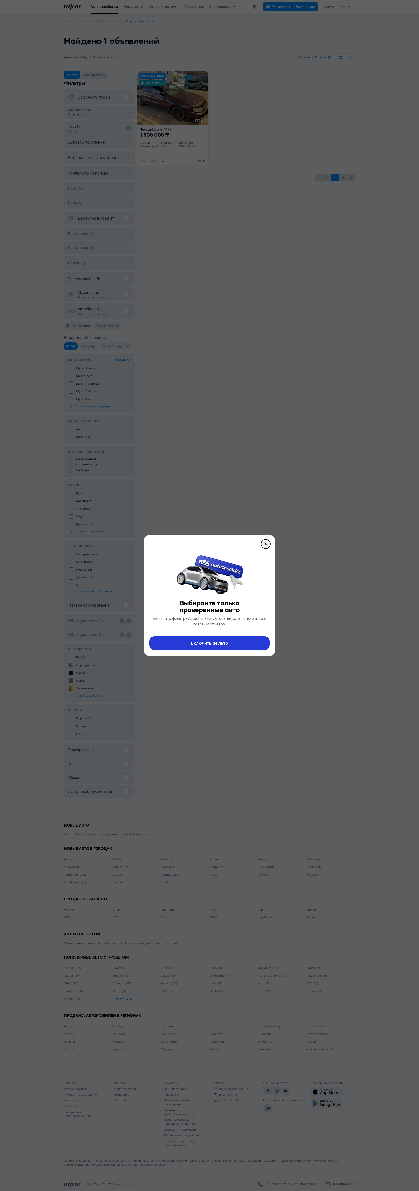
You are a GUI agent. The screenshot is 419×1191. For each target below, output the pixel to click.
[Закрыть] (266, 544)
